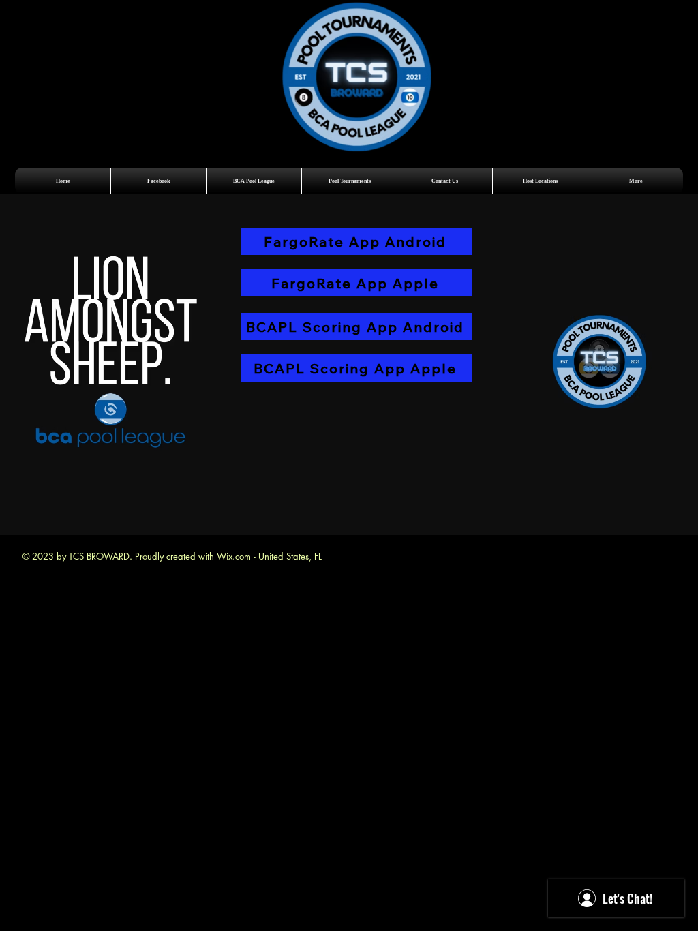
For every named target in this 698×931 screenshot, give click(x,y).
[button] (254, 181)
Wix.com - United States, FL (269, 556)
